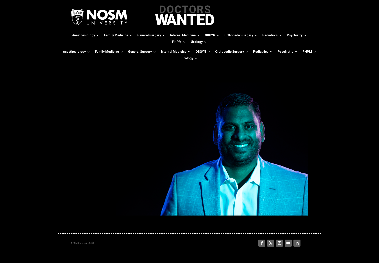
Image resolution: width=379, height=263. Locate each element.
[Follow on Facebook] (261, 243)
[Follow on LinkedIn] (296, 243)
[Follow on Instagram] (279, 243)
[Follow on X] (270, 243)
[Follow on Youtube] (288, 243)
